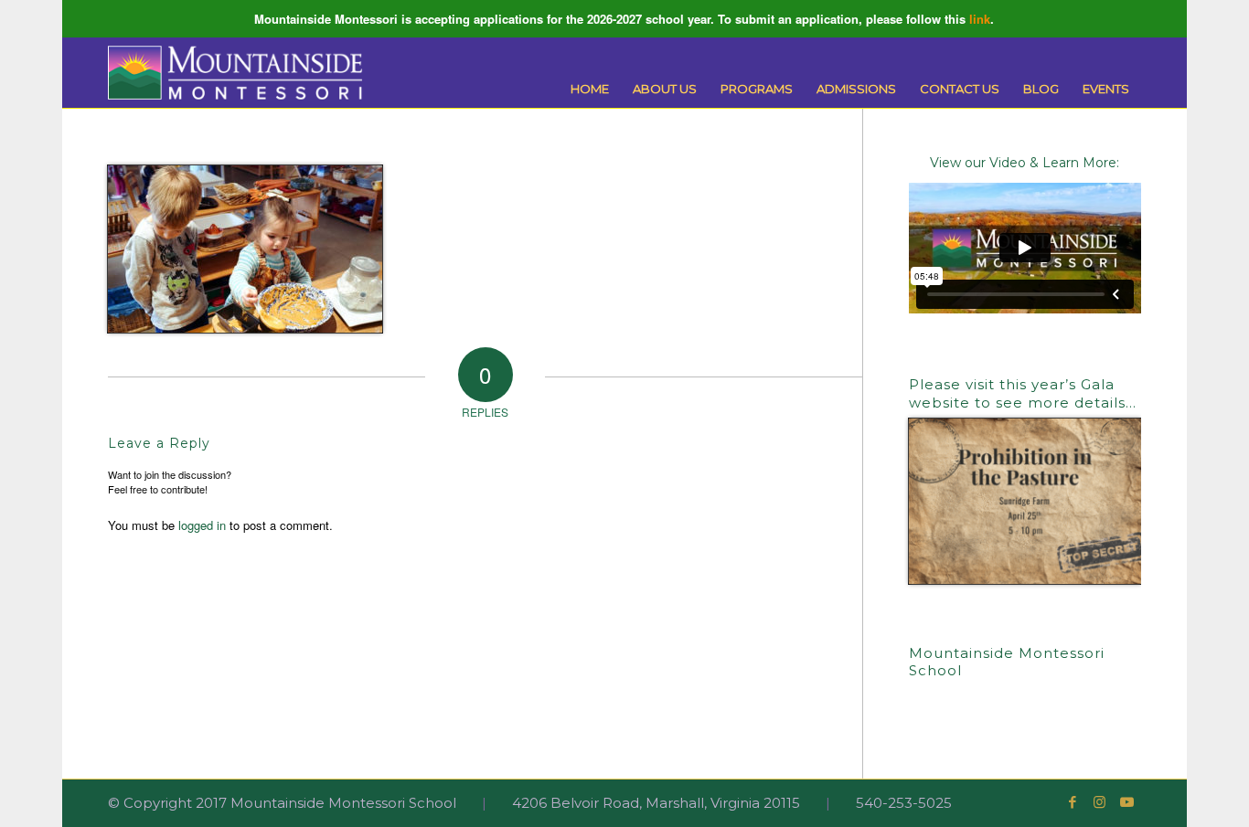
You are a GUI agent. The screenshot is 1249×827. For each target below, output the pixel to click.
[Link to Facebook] (1072, 802)
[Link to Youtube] (1127, 802)
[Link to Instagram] (1100, 802)
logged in (202, 525)
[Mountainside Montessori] (235, 72)
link (979, 18)
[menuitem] (590, 89)
